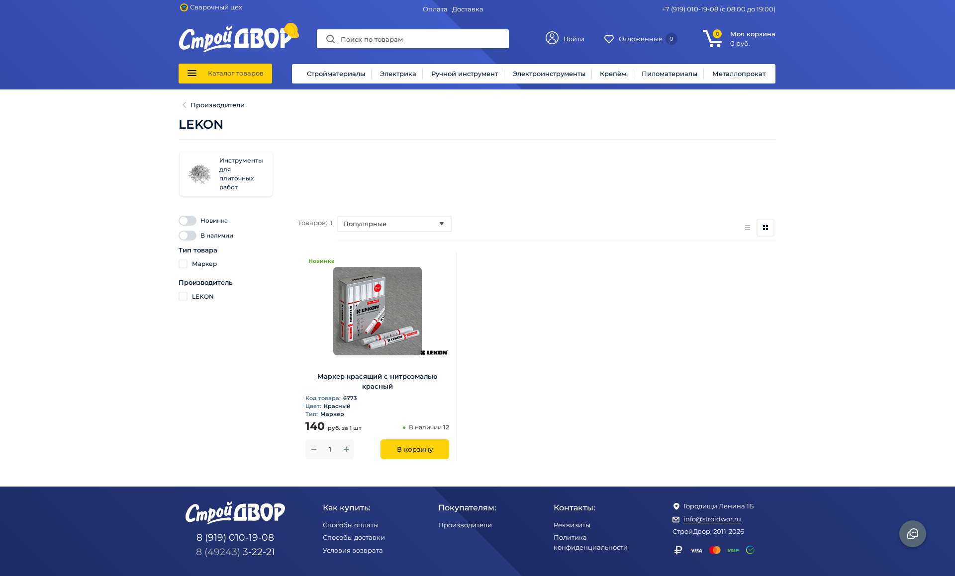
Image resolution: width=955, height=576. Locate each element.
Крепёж (613, 74)
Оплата (435, 9)
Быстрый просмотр (377, 351)
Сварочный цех (216, 7)
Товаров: (312, 223)
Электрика (398, 74)
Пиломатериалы (669, 74)
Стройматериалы (336, 74)
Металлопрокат (738, 74)
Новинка (214, 220)
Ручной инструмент (464, 74)
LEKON (203, 296)
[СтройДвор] (236, 30)
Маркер (204, 263)
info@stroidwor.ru (712, 519)
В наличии (216, 235)
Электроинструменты (549, 74)
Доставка (467, 9)
